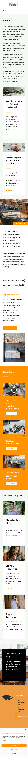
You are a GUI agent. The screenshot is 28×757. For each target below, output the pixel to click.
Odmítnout (14, 749)
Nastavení (14, 753)
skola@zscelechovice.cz (22, 716)
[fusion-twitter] (8, 540)
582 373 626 (21, 714)
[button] (26, 730)
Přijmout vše (14, 745)
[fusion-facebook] (6, 540)
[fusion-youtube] (11, 540)
